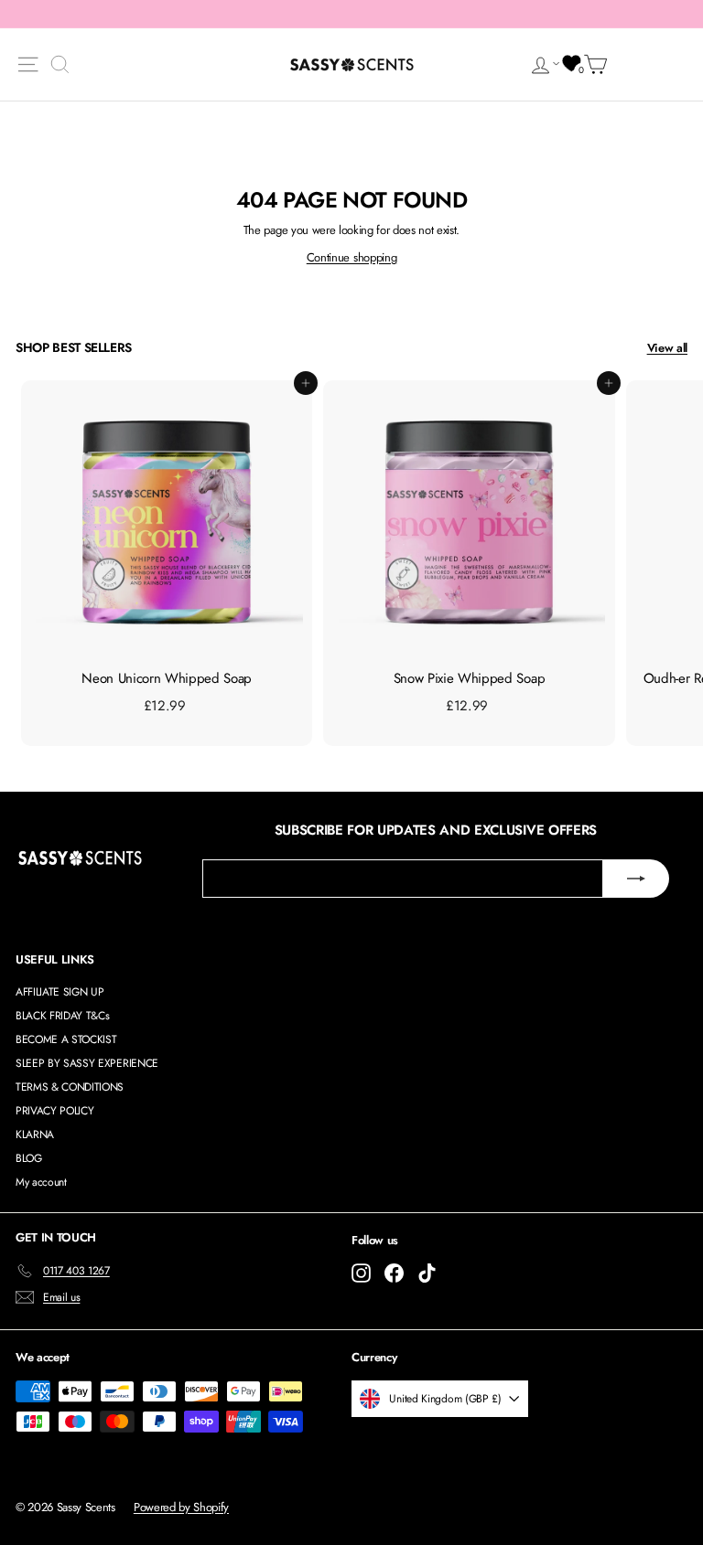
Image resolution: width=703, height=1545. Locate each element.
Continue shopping (351, 257)
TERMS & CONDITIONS (70, 1087)
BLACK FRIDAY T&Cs (62, 1015)
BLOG (29, 1158)
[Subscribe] (636, 878)
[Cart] (598, 64)
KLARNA (35, 1134)
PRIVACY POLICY (54, 1111)
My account (41, 1182)
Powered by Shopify (181, 1507)
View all (667, 348)
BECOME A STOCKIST (66, 1039)
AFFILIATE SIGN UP (59, 992)
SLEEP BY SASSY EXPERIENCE (87, 1063)
